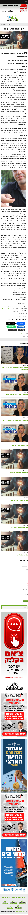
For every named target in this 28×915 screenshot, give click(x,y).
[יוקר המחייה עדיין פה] (14, 40)
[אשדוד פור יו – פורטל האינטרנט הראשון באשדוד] (14, 17)
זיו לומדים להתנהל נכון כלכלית (8, 308)
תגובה (27, 569)
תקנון (8, 897)
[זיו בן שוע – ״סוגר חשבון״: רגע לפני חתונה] (14, 382)
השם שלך (25, 584)
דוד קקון (22, 333)
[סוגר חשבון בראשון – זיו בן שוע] (14, 433)
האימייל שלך (25, 589)
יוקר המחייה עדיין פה (14, 28)
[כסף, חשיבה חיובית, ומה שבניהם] (14, 514)
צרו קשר (3, 897)
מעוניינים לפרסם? (16, 897)
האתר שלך (26, 594)
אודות (23, 897)
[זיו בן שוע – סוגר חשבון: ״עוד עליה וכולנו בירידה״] (14, 407)
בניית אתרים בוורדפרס (20, 911)
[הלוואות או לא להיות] (14, 541)
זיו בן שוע (24, 336)
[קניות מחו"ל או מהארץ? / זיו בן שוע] (14, 459)
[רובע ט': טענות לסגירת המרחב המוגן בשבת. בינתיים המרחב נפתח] (14, 355)
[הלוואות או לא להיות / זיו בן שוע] (14, 486)
